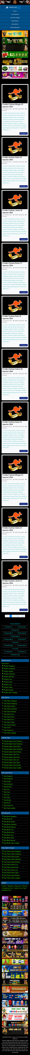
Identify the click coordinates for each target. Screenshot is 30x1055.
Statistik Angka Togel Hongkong (12, 744)
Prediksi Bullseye (8, 676)
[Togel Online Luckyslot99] (15, 975)
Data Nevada (7, 800)
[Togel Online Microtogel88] (15, 899)
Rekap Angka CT (9, 633)
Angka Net (9, 1040)
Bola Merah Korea (8, 832)
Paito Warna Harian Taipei (10, 872)
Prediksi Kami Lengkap (10, 692)
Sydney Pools (5, 1047)
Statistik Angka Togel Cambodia (12, 749)
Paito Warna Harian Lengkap (11, 878)
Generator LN (9, 627)
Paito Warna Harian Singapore (12, 851)
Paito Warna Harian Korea (10, 867)
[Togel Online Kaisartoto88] (15, 962)
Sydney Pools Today (20, 888)
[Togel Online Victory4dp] (15, 913)
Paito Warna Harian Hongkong (12, 854)
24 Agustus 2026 (8, 373)
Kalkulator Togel (16, 654)
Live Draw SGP (19, 1045)
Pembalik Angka (9, 645)
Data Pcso (6, 789)
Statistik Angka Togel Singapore (12, 741)
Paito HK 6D (15, 24)
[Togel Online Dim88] (15, 41)
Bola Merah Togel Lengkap (11, 843)
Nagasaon (11, 886)
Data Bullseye (7, 787)
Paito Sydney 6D (15, 27)
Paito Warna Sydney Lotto (22, 1050)
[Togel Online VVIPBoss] (15, 34)
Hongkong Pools (6, 890)
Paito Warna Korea (8, 717)
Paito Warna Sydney (9, 706)
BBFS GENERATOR (15, 623)
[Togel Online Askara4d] (15, 934)
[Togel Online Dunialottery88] (15, 989)
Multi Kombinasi (22, 645)
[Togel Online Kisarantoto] (15, 61)
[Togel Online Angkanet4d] (15, 1010)
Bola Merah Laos (8, 835)
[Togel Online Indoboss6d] (15, 906)
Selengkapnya (23, 133)
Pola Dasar (15, 642)
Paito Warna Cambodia (10, 709)
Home (15, 11)
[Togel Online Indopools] (15, 1017)
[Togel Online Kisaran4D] (15, 55)
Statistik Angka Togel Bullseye (12, 752)
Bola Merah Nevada (9, 840)
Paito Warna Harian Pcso (10, 864)
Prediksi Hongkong (9, 668)
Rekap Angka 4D (9, 639)
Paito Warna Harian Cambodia (12, 859)
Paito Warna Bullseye (9, 711)
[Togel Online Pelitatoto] (15, 68)
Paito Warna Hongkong (10, 703)
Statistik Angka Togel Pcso (11, 754)
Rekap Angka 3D (22, 633)
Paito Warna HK (16, 1040)
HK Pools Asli (15, 1052)
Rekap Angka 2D (16, 636)
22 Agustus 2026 (8, 479)
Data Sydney (7, 781)
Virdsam (4, 886)
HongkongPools (21, 1047)
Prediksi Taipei (7, 687)
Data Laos (6, 795)
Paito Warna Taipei (8, 722)
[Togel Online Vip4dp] (15, 982)
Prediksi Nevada (8, 690)
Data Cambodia (7, 784)
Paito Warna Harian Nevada (11, 875)
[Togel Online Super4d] (15, 48)
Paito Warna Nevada (9, 725)
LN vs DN (15, 648)
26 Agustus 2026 (8, 267)
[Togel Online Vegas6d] (15, 927)
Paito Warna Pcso (8, 714)
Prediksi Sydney (8, 671)
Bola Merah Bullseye (9, 827)
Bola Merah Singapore (9, 816)
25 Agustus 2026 (8, 320)
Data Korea (6, 792)
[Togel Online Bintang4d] (15, 941)
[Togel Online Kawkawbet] (15, 920)
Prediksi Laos (7, 684)
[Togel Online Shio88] (15, 1024)
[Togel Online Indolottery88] (15, 1003)
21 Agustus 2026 (8, 532)
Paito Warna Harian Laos (10, 870)
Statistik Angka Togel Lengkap (12, 768)
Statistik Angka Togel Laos (11, 760)
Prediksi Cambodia (9, 674)
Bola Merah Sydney (9, 822)
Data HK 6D (6, 803)
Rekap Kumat (15, 630)
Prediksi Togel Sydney (15, 82)
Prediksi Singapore (9, 666)
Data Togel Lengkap (9, 808)
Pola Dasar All (22, 639)
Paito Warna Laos (8, 719)
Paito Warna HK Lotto (18, 1049)
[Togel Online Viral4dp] (15, 75)
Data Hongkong (8, 779)
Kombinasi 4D (9, 651)
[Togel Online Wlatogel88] (15, 948)
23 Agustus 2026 (8, 426)
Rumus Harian (22, 627)
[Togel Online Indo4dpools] (15, 969)
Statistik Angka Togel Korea (11, 757)
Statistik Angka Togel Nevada (12, 765)
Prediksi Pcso (7, 679)
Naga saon (18, 886)
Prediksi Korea (7, 682)
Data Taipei (6, 797)
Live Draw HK (15, 14)
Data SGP (4, 1043)
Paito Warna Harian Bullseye (11, 862)
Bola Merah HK (7, 819)
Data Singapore (8, 776)
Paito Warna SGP (19, 1042)
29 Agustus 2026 (8, 108)
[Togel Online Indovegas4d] (15, 1031)
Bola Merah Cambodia (9, 824)
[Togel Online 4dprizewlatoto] (15, 955)
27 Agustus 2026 (8, 214)
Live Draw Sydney (15, 17)
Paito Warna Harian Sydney (11, 856)
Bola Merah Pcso (8, 830)
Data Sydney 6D (8, 805)
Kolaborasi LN (22, 651)
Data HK (26, 1042)
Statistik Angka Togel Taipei (11, 762)
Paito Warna (15, 21)
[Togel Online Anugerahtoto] (15, 996)
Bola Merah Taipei (8, 838)
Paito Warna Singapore (10, 701)
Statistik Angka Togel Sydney (12, 746)
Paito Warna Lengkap (9, 733)
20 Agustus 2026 (8, 585)
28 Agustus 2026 (8, 161)
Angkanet (25, 1045)
